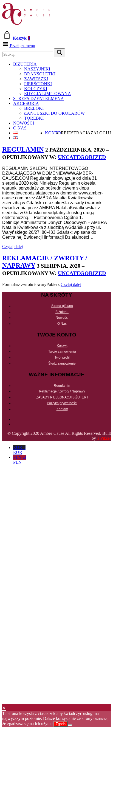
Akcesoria (26, 103)
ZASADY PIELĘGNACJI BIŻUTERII (62, 397)
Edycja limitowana (47, 93)
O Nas (20, 128)
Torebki (34, 118)
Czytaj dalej (12, 246)
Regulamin (23, 149)
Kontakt (62, 409)
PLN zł (19, 460)
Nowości (23, 123)
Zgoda (61, 724)
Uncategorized (82, 157)
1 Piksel (104, 438)
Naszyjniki (37, 69)
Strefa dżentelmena (38, 98)
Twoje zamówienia (62, 351)
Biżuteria (25, 64)
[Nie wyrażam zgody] (70, 725)
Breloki (34, 108)
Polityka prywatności (62, 403)
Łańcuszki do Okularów (54, 113)
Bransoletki (39, 74)
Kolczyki (35, 88)
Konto (53, 133)
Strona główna (62, 306)
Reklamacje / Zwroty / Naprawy (62, 391)
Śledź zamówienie (62, 363)
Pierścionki (38, 83)
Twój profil (62, 357)
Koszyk (62, 346)
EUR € (19, 450)
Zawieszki (36, 78)
